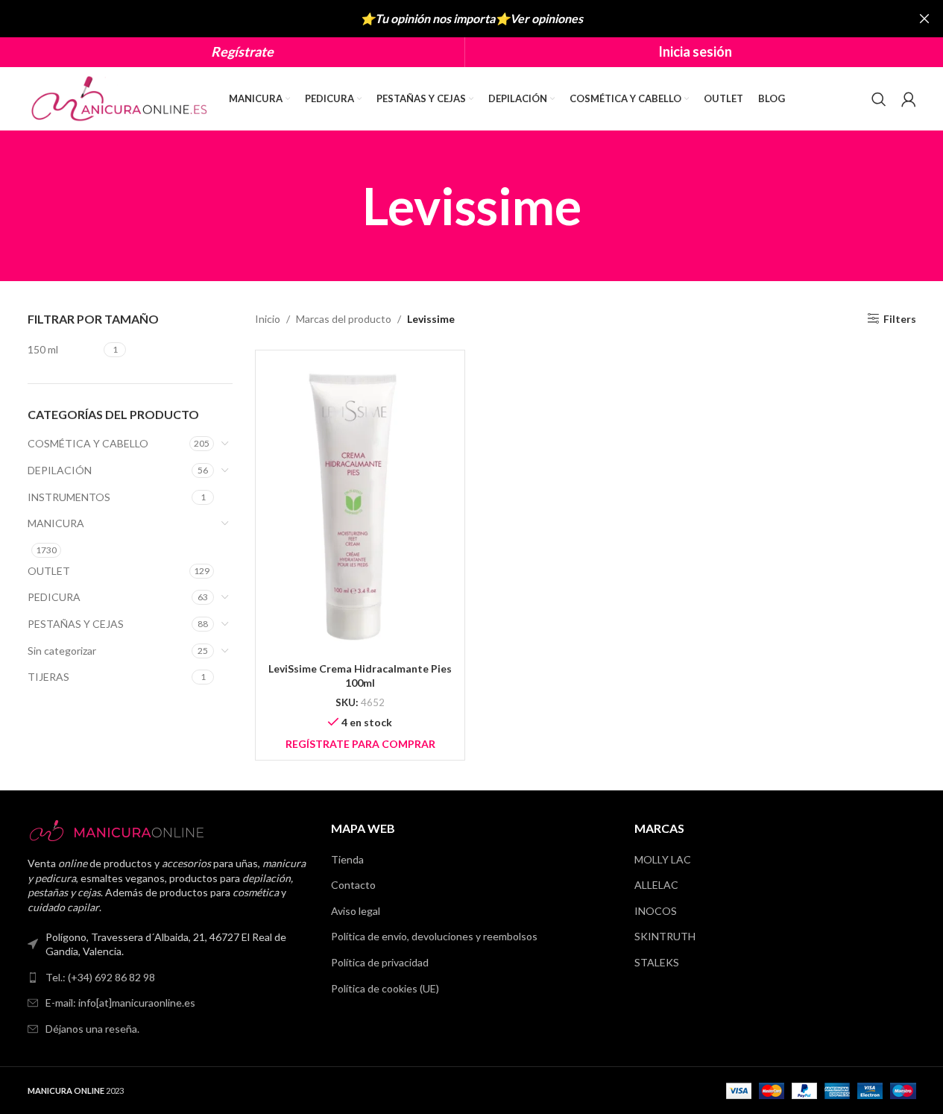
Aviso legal (355, 910)
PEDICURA (54, 597)
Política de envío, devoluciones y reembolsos (434, 936)
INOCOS (655, 910)
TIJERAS (48, 676)
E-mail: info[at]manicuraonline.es (120, 1002)
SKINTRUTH (665, 936)
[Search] (879, 99)
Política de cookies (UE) (385, 988)
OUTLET (49, 570)
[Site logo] (121, 97)
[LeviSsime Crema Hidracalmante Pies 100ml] (360, 508)
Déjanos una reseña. (92, 1028)
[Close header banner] (924, 18)
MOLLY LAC (662, 859)
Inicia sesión (695, 51)
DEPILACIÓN (60, 470)
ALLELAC (656, 884)
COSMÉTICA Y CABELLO (88, 443)
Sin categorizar (62, 650)
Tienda (347, 859)
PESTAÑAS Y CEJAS (76, 623)
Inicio (267, 318)
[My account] (909, 99)
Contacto (353, 884)
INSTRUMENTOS (69, 497)
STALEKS (656, 962)
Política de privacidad (380, 962)
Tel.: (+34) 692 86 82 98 (100, 977)
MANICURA (56, 523)
